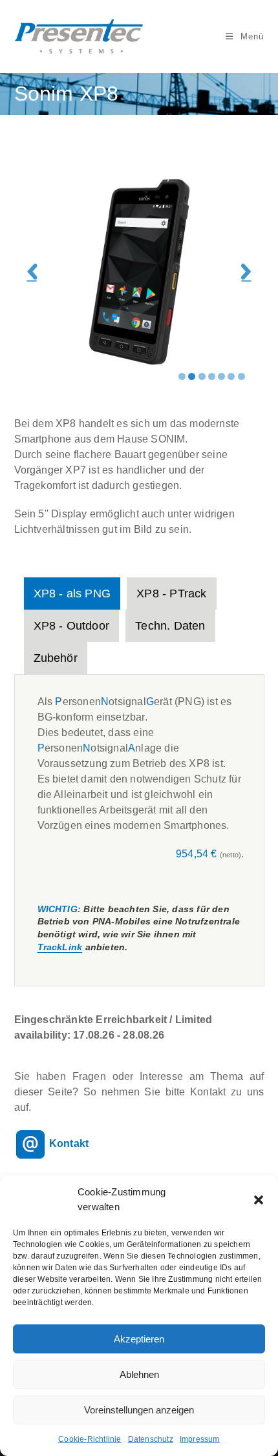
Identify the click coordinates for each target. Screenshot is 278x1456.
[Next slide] (246, 272)
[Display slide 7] (241, 376)
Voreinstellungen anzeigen (139, 1409)
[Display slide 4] (211, 376)
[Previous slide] (32, 272)
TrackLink (60, 947)
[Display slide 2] (191, 376)
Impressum (200, 1439)
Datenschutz (150, 1439)
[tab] (72, 593)
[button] (258, 1199)
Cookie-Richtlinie (89, 1439)
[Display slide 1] (182, 376)
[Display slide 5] (221, 376)
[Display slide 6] (231, 376)
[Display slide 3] (202, 376)
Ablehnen (139, 1374)
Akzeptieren (139, 1338)
